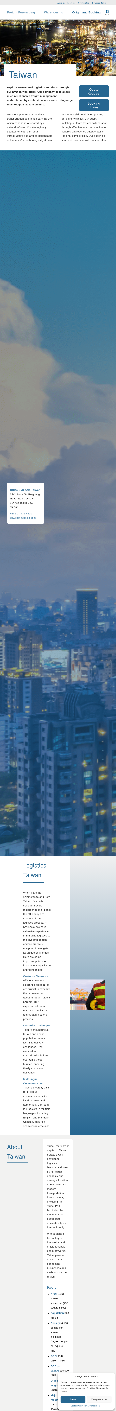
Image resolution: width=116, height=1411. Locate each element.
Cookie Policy (77, 1406)
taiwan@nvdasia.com (23, 517)
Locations (71, 3)
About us (61, 3)
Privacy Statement (92, 1406)
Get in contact (83, 3)
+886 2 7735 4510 (21, 513)
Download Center (99, 3)
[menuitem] (61, 3)
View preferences (99, 1399)
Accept (73, 1399)
